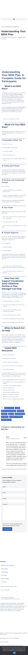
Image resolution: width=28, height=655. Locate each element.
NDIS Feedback (5, 578)
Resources (4, 581)
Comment (5, 504)
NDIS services (5, 416)
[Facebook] (2, 558)
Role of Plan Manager (8, 369)
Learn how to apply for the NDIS (11, 119)
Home (2, 26)
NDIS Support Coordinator (16, 416)
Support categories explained (10, 362)
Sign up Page (4, 572)
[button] (14, 19)
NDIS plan (11, 413)
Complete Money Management (9, 37)
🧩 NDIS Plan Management (8, 565)
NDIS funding (20, 410)
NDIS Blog (3, 575)
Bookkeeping (4, 568)
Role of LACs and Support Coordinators (13, 366)
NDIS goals (4, 413)
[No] (26, 650)
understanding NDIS (6, 419)
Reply (25, 437)
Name (4, 486)
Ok (14, 652)
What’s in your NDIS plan (9, 355)
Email (4, 492)
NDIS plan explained (19, 413)
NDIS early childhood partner (9, 410)
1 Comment (3, 39)
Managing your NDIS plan (9, 358)
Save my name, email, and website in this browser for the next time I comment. (12, 524)
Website (4, 498)
